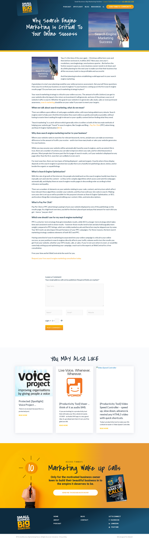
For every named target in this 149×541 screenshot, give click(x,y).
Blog (87, 7)
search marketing (48, 102)
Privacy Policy (63, 537)
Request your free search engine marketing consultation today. (56, 258)
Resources (96, 7)
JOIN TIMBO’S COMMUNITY (120, 7)
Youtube (115, 527)
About (56, 520)
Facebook (114, 520)
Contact (84, 520)
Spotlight (78, 7)
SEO (59, 128)
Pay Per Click (95, 125)
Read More (23, 415)
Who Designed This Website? (125, 537)
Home (56, 516)
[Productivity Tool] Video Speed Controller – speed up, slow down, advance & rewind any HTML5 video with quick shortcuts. (114, 410)
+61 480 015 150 (128, 1)
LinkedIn (114, 523)
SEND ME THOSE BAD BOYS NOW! (75, 492)
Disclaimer (55, 537)
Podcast (67, 7)
